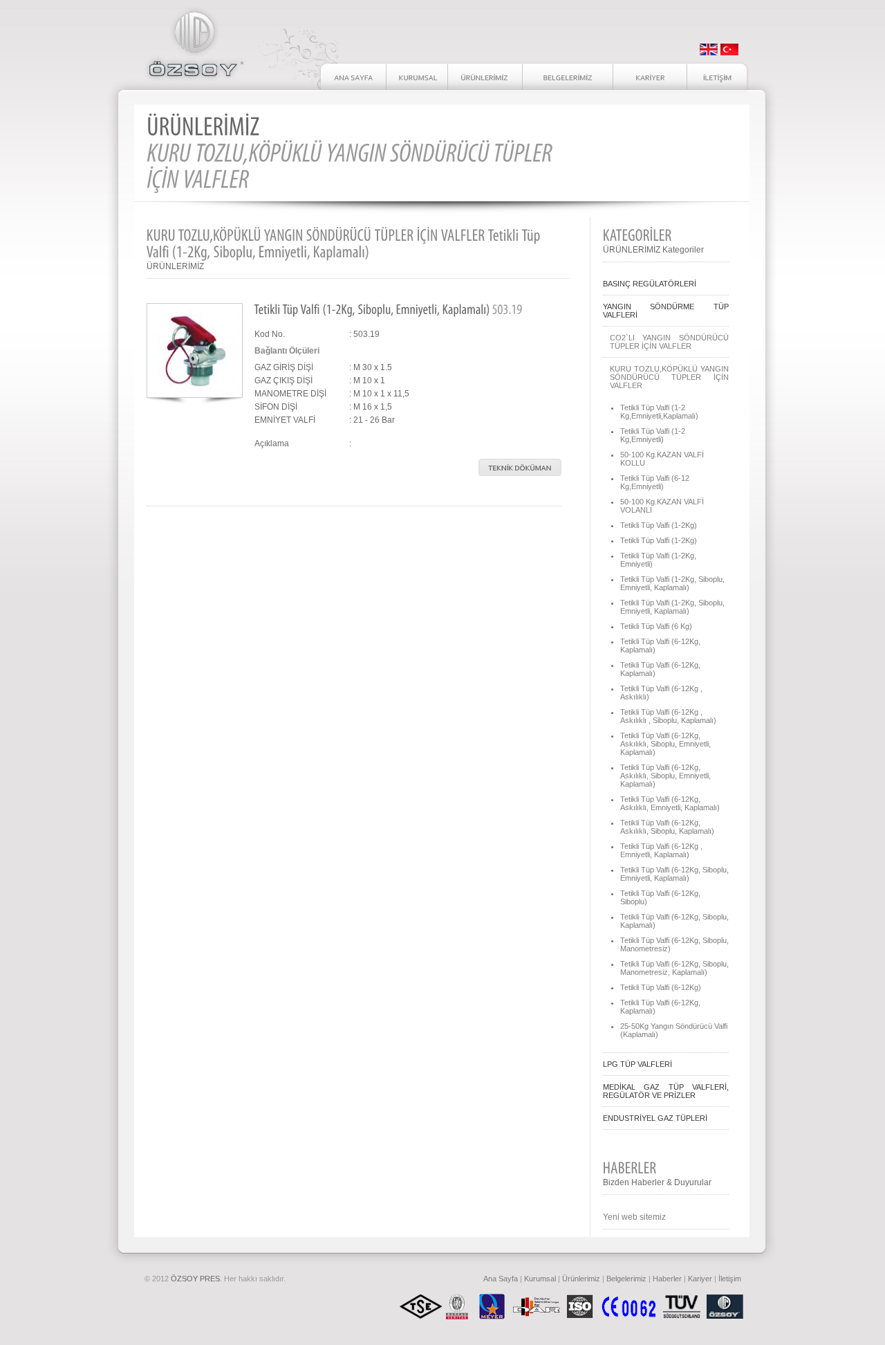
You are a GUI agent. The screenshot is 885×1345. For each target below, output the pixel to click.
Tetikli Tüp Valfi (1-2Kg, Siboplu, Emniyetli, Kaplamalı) (672, 583)
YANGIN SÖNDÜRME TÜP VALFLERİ (666, 310)
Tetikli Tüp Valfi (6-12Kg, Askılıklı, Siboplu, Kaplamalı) (667, 826)
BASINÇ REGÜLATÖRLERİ (649, 284)
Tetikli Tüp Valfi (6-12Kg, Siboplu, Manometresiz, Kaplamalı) (674, 968)
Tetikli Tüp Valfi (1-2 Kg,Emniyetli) (652, 435)
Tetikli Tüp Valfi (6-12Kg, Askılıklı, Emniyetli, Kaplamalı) (670, 803)
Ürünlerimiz (581, 1278)
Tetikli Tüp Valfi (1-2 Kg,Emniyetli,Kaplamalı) (659, 411)
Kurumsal (540, 1278)
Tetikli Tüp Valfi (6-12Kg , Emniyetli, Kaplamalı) (661, 850)
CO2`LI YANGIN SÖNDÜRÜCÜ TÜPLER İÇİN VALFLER (669, 341)
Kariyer (700, 1278)
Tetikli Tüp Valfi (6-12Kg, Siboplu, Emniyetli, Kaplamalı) (674, 874)
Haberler (667, 1278)
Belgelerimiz (626, 1278)
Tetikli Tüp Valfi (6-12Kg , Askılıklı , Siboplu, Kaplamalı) (668, 716)
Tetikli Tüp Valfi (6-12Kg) (660, 987)
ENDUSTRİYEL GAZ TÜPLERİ (655, 1118)
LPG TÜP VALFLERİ (637, 1064)
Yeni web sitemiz (634, 1217)
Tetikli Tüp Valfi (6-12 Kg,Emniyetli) (654, 482)
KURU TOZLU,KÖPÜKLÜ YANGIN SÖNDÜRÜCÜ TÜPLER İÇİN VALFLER (669, 377)
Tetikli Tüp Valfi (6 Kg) (656, 626)
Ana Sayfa (500, 1278)
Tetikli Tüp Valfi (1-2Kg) (658, 525)
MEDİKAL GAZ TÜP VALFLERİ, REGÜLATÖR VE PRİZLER (666, 1091)
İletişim (729, 1278)
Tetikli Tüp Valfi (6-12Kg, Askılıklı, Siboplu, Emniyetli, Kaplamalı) (665, 743)
